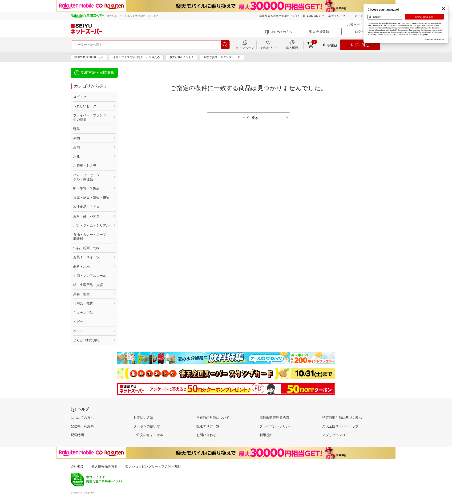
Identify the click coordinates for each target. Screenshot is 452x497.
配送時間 (77, 435)
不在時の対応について (212, 417)
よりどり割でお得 (86, 340)
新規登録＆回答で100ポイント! (279, 16)
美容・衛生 (81, 294)
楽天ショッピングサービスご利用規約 (153, 466)
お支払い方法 (143, 417)
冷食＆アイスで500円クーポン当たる (136, 57)
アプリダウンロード (337, 435)
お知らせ (353, 24)
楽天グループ (336, 16)
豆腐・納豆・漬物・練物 (91, 197)
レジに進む (360, 45)
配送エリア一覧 (207, 426)
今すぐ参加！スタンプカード (221, 57)
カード (359, 16)
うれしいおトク (84, 106)
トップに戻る (248, 118)
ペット (78, 331)
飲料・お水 (81, 266)
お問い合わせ (206, 435)
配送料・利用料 (82, 426)
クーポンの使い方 (146, 426)
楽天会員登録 (319, 31)
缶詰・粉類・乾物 (86, 248)
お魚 (76, 156)
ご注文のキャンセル (148, 435)
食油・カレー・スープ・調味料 (91, 237)
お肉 (76, 147)
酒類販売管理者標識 (274, 417)
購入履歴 (292, 47)
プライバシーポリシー (275, 426)
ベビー (78, 322)
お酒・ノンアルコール (89, 276)
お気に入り (268, 47)
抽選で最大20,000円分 (88, 57)
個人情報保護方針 (104, 466)
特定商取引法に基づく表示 (342, 417)
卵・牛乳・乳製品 (86, 188)
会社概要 (77, 466)
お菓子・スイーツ (86, 257)
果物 (76, 138)
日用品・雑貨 (83, 303)
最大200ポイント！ (181, 57)
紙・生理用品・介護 (88, 285)
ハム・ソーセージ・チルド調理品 (88, 177)
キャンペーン (245, 47)
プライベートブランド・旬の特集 (91, 117)
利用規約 (266, 435)
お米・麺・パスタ (86, 216)
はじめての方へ (281, 31)
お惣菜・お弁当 (84, 165)
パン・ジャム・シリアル (91, 225)
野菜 (76, 129)
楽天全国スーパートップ (340, 426)
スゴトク (79, 97)
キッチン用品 (83, 312)
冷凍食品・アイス (86, 207)
